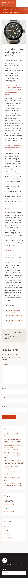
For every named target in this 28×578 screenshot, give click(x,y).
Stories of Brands (9, 511)
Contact (6, 530)
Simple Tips (7, 508)
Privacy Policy (8, 537)
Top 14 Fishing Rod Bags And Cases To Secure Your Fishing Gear (13, 455)
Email (4, 397)
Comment (5, 364)
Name (4, 388)
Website (4, 406)
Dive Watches (11, 336)
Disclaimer (7, 534)
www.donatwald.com (16, 564)
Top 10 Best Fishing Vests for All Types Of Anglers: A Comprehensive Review (13, 447)
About (6, 527)
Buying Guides (15, 332)
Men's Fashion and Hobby (7, 3)
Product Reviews (9, 504)
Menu (25, 3)
